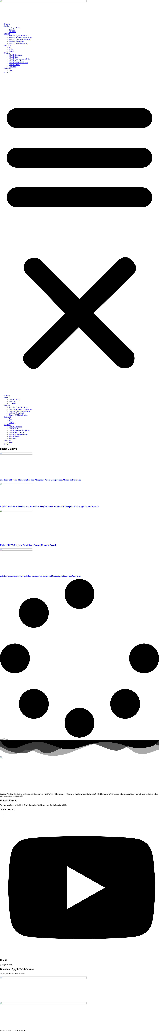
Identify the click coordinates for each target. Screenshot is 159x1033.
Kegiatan (7, 53)
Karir (10, 70)
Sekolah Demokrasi (15, 55)
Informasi (7, 69)
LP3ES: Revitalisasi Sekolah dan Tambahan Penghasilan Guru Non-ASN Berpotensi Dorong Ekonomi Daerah (49, 506)
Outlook (11, 51)
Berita (11, 49)
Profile (6, 26)
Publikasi (7, 45)
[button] (79, 234)
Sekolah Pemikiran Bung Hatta (19, 59)
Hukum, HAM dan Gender (18, 43)
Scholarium (12, 67)
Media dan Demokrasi (16, 41)
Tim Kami (12, 32)
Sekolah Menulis (14, 65)
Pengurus (12, 30)
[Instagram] (81, 955)
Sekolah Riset (13, 57)
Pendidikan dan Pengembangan (19, 39)
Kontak (6, 72)
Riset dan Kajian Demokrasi (18, 36)
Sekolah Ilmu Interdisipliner (18, 63)
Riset (10, 47)
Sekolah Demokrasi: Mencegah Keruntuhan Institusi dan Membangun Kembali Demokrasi (40, 576)
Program (7, 34)
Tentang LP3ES (14, 28)
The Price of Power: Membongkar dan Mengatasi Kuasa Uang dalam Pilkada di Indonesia (40, 480)
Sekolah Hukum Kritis (16, 61)
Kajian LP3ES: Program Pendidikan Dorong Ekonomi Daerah (28, 545)
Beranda (7, 24)
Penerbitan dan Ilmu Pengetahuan (20, 37)
